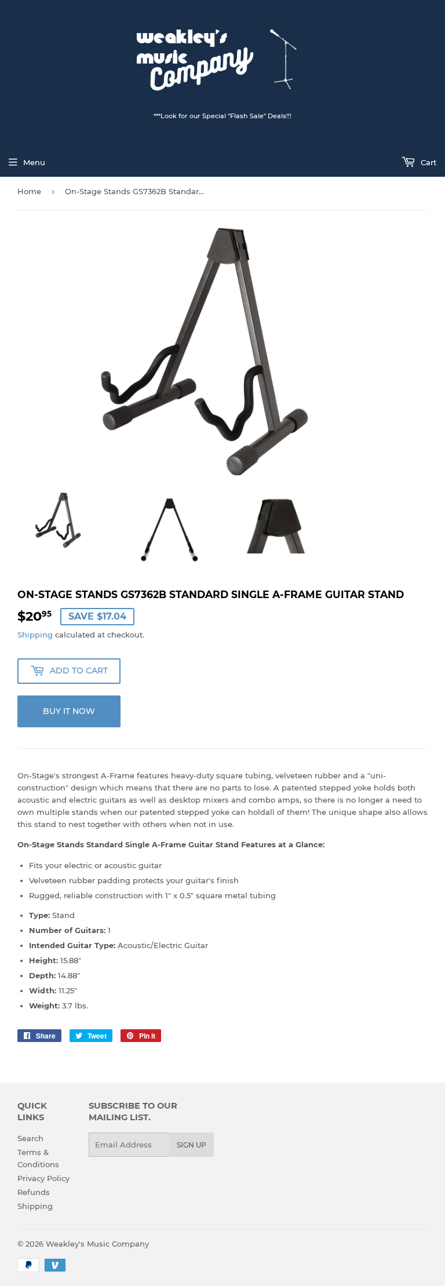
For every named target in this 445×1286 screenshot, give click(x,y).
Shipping (35, 634)
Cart (427, 162)
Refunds (33, 1192)
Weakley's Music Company (97, 1243)
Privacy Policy (43, 1178)
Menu (34, 162)
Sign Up (191, 1145)
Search (30, 1138)
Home (29, 191)
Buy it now (69, 711)
